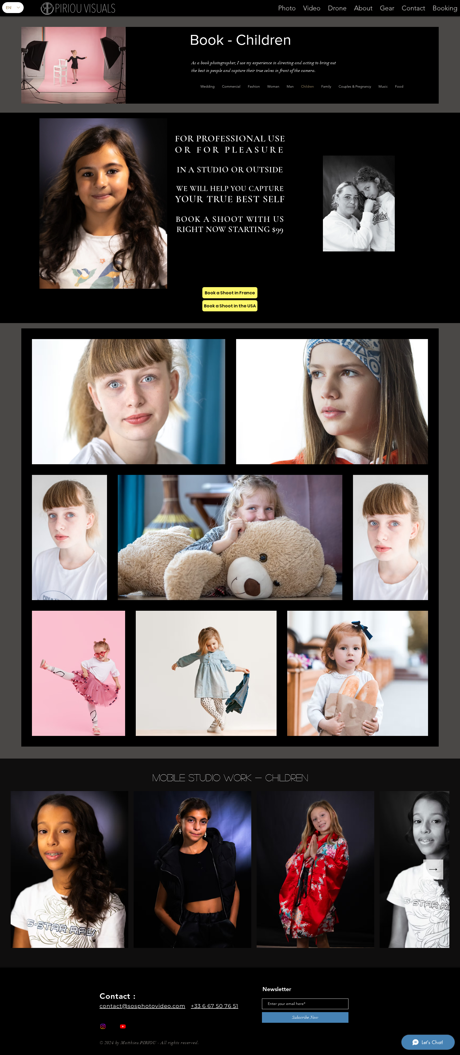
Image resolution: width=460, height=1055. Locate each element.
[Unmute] (55, 281)
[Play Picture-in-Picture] (150, 281)
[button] (312, 8)
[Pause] (46, 281)
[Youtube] (123, 1026)
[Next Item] (433, 869)
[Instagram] (103, 1026)
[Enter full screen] (160, 281)
